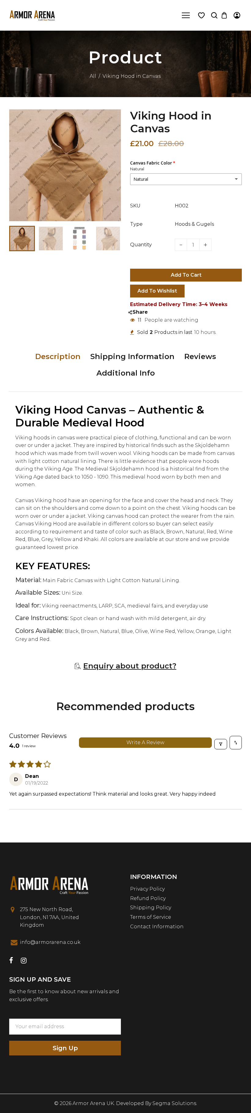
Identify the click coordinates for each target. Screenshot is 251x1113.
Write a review (145, 742)
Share (140, 312)
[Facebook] (11, 961)
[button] (18, 238)
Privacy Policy (147, 889)
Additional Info (125, 373)
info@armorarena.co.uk (50, 942)
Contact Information (157, 926)
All (93, 76)
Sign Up (65, 1048)
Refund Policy (148, 898)
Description (58, 356)
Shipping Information (132, 356)
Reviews (200, 356)
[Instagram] (24, 961)
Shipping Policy (150, 907)
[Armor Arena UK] (32, 15)
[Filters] (220, 744)
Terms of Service (150, 917)
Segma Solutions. (174, 1103)
